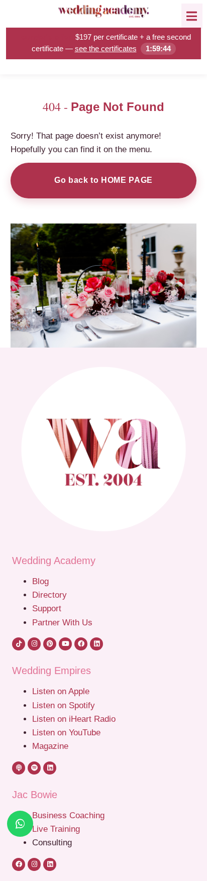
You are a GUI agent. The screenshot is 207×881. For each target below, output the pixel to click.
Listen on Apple (62, 691)
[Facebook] (80, 643)
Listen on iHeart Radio (74, 718)
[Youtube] (65, 643)
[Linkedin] (96, 643)
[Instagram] (34, 643)
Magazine (50, 745)
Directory (49, 594)
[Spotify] (34, 768)
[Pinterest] (49, 643)
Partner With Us (62, 622)
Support (46, 608)
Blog (40, 581)
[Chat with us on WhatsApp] (20, 824)
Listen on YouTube (66, 732)
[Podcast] (18, 768)
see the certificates (106, 48)
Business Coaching (68, 815)
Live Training (56, 828)
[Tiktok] (18, 643)
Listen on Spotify (63, 705)
